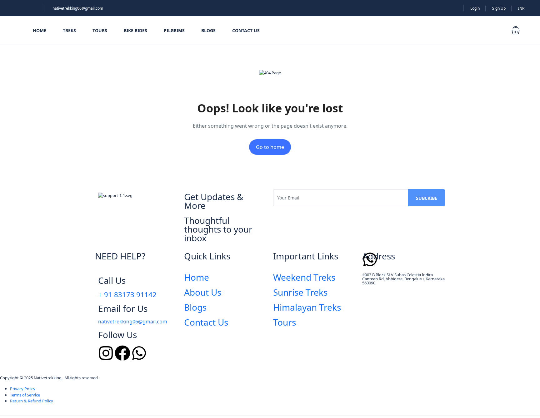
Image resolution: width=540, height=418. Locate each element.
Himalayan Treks (307, 307)
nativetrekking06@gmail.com (77, 8)
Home (39, 30)
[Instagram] (106, 353)
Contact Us (246, 30)
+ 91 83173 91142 (127, 294)
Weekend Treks (304, 277)
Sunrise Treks (300, 292)
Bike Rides (135, 30)
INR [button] (521, 8)
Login (475, 8)
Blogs (208, 30)
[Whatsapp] (139, 353)
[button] (516, 30)
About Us (202, 292)
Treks (69, 30)
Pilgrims (174, 30)
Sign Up (499, 8)
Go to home (270, 147)
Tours (99, 30)
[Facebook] (122, 353)
